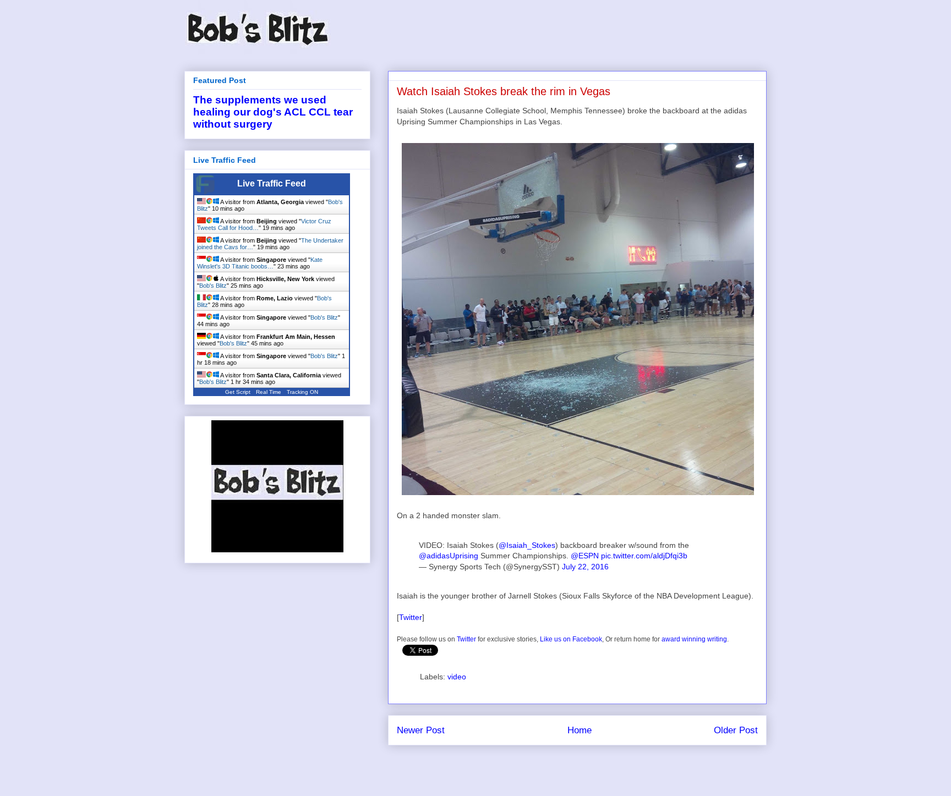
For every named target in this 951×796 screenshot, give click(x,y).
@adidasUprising (448, 555)
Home (579, 730)
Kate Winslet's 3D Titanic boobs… (260, 263)
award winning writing (694, 639)
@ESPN (585, 555)
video (456, 676)
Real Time (268, 392)
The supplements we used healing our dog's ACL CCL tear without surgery (273, 112)
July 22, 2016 (585, 566)
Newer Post (421, 730)
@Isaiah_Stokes (527, 545)
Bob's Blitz (213, 285)
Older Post (736, 730)
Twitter (410, 617)
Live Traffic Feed (271, 183)
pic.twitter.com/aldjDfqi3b (644, 555)
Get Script (237, 392)
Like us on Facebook (571, 639)
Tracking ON (302, 392)
